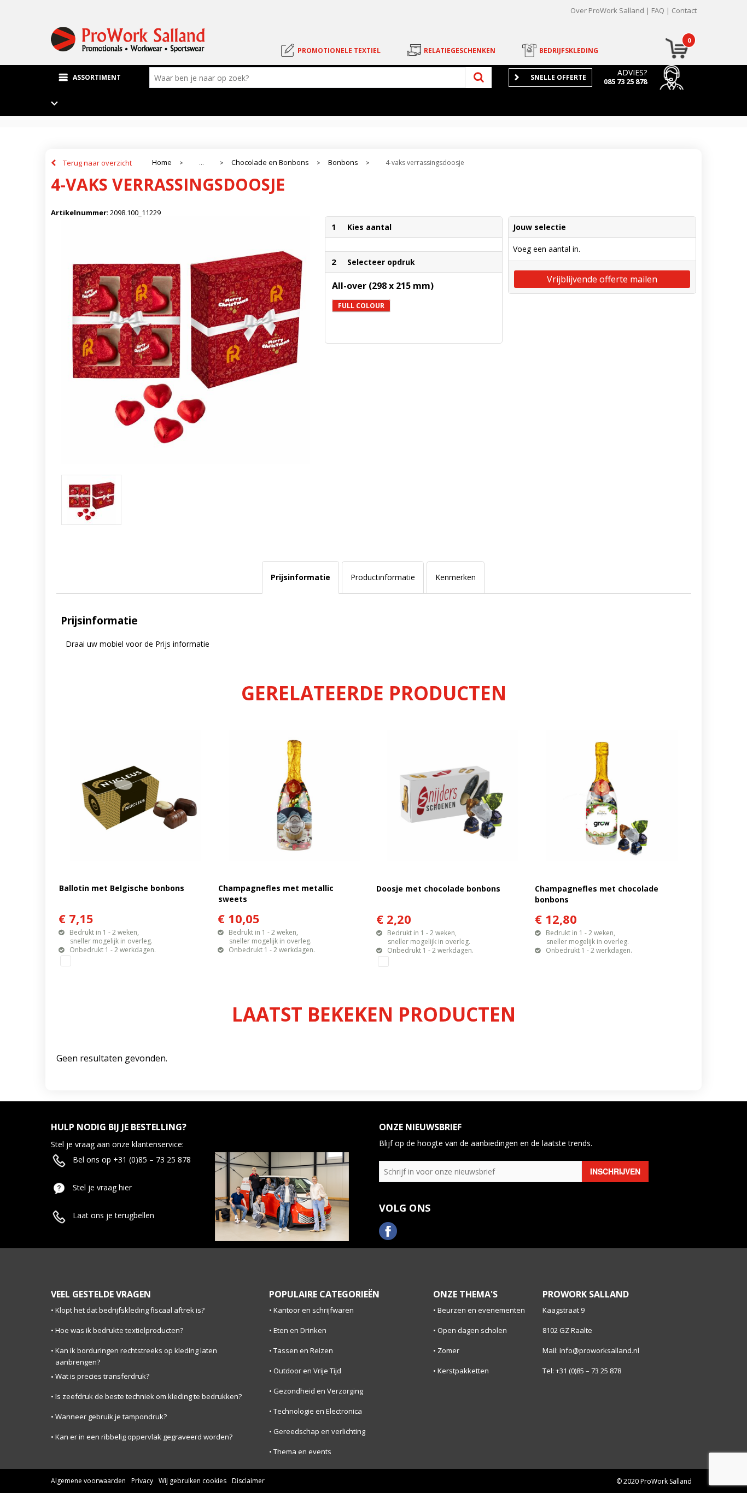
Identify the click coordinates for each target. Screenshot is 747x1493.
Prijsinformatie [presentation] (300, 577)
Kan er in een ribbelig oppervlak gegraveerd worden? (143, 1437)
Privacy (142, 1480)
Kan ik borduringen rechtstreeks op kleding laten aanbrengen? (136, 1356)
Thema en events (302, 1451)
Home (162, 162)
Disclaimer (248, 1480)
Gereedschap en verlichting (319, 1431)
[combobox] (310, 77)
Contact (684, 10)
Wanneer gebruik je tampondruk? (111, 1416)
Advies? (632, 72)
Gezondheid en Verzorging (318, 1391)
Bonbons (343, 162)
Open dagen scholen (472, 1330)
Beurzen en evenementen (481, 1310)
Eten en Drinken (299, 1330)
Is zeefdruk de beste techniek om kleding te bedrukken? (148, 1396)
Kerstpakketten (463, 1371)
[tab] (300, 577)
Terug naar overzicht (97, 163)
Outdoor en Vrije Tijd (307, 1371)
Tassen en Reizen (303, 1350)
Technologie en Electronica (317, 1411)
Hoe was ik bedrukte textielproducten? (119, 1330)
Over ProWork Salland (607, 10)
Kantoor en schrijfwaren (313, 1310)
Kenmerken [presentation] (455, 577)
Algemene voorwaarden (88, 1480)
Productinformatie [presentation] (383, 577)
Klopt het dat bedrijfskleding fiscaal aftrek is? (130, 1310)
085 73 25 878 (625, 81)
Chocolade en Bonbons (270, 162)
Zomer (448, 1350)
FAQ (657, 10)
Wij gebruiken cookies (192, 1480)
